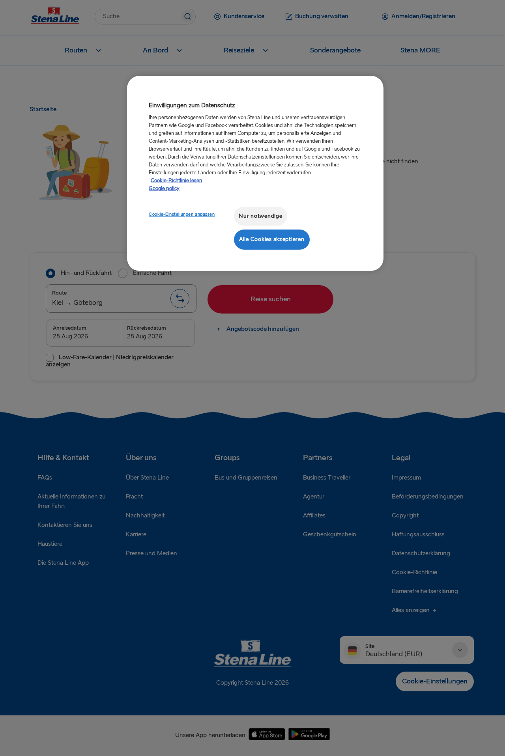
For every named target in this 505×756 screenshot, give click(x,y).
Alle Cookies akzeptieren (272, 239)
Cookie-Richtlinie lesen (176, 180)
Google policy (164, 188)
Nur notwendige (260, 216)
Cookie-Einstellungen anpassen (182, 214)
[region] (255, 173)
